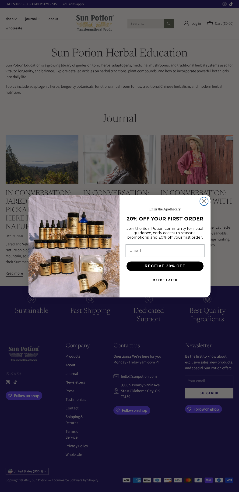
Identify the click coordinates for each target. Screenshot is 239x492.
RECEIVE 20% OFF (165, 266)
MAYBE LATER (165, 280)
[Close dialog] (204, 201)
